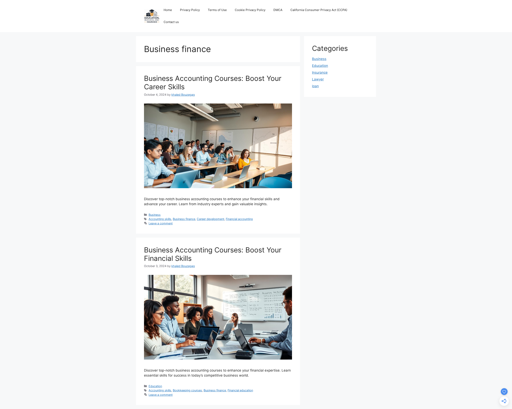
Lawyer (318, 79)
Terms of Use (217, 10)
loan (315, 86)
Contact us (171, 22)
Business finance (184, 219)
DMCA (277, 10)
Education (155, 386)
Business (155, 214)
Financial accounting (239, 219)
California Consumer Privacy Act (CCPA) (318, 10)
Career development (210, 219)
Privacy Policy (190, 10)
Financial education (240, 390)
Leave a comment (161, 223)
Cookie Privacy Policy (250, 10)
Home (168, 10)
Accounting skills (160, 219)
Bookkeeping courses (187, 390)
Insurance (320, 72)
